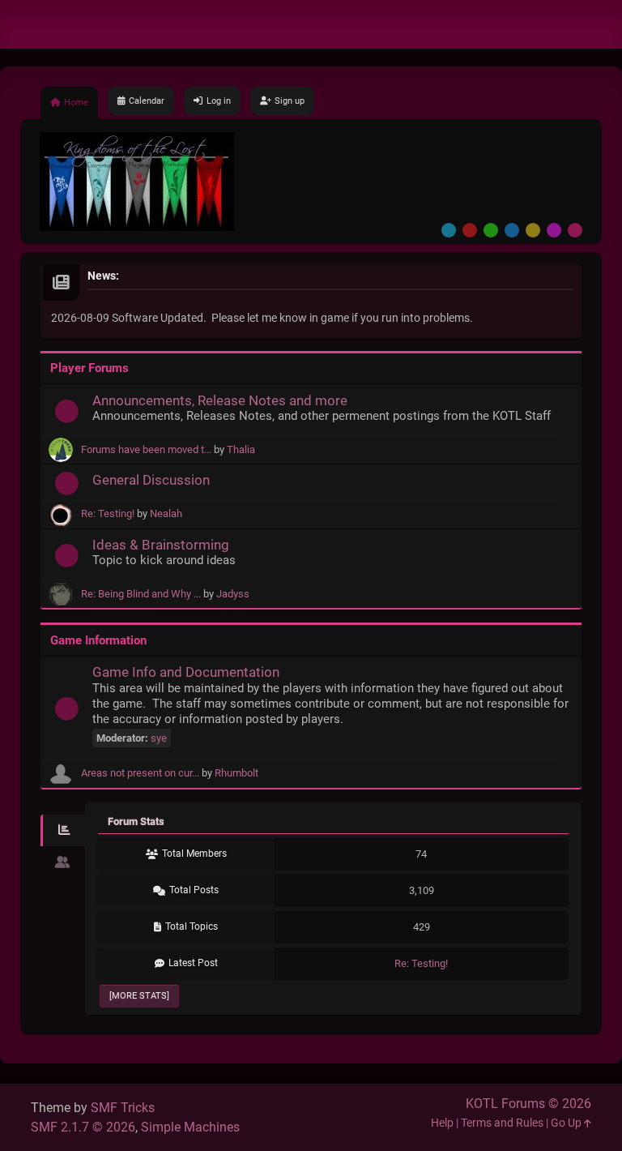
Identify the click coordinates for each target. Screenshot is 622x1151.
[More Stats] (139, 996)
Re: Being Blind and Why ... (141, 594)
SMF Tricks (123, 1107)
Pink (575, 230)
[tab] (62, 831)
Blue (512, 230)
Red (469, 230)
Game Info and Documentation (185, 672)
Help (442, 1123)
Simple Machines (190, 1127)
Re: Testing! (107, 513)
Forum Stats (136, 821)
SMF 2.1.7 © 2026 (83, 1127)
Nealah (166, 513)
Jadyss (232, 594)
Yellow (533, 230)
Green (491, 230)
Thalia (241, 449)
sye (159, 738)
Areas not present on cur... (140, 773)
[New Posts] (67, 415)
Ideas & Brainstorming (160, 545)
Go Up (567, 1123)
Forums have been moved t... (146, 449)
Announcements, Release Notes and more (219, 400)
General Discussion (151, 480)
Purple (554, 230)
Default (448, 230)
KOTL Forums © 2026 (528, 1103)
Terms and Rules (502, 1123)
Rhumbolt (236, 773)
